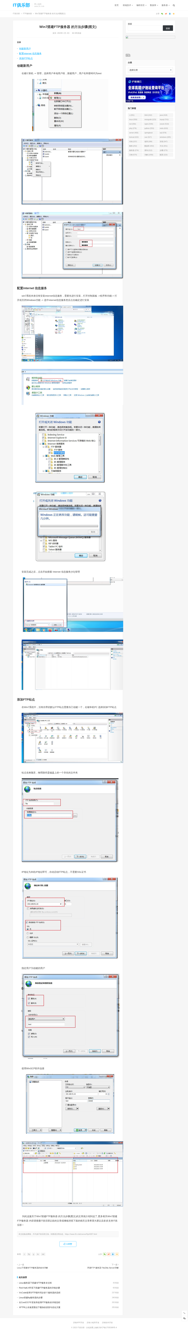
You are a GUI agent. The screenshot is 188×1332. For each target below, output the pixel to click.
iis (38, 1254)
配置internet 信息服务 (30, 53)
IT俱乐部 (21, 5)
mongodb (150, 120)
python (149, 128)
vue (148, 137)
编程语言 (140, 5)
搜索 (130, 24)
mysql (164, 120)
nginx (149, 124)
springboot (148, 133)
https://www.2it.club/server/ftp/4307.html (81, 1234)
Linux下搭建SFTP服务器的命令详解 (32, 1268)
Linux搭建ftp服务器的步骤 (31, 1297)
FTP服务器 (27, 14)
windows (165, 137)
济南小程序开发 (93, 1323)
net (43, 1254)
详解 (149, 155)
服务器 (165, 5)
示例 (133, 155)
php (133, 128)
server (133, 133)
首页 (117, 5)
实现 (163, 142)
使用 (148, 142)
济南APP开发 (78, 1323)
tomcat (134, 137)
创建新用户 (25, 48)
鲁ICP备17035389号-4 (108, 1327)
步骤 (163, 150)
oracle (164, 124)
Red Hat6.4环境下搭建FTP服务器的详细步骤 (39, 1288)
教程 (133, 146)
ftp (29, 1254)
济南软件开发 (107, 1323)
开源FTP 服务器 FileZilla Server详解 (103, 1268)
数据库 (153, 5)
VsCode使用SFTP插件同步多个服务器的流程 (39, 1292)
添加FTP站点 (26, 58)
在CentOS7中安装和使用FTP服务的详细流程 (39, 1302)
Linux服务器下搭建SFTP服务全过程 (35, 1283)
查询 (148, 150)
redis (164, 128)
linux (133, 120)
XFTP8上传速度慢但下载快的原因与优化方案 (39, 1307)
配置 (163, 155)
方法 (163, 146)
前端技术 (127, 5)
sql (163, 133)
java (163, 115)
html (148, 115)
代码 (133, 142)
